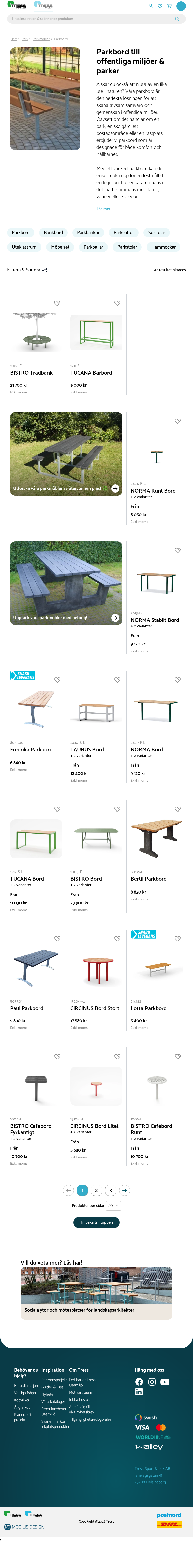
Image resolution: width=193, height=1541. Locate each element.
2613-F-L (137, 613)
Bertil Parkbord (149, 879)
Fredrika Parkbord (31, 750)
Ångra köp (22, 1407)
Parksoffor (124, 233)
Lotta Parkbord (149, 1009)
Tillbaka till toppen (96, 1222)
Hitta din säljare (26, 1385)
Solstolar (156, 233)
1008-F (16, 366)
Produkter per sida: (88, 1205)
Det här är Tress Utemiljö (82, 1382)
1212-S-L (16, 872)
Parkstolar (127, 247)
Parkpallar (93, 247)
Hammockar (163, 247)
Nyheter (48, 1394)
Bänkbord (53, 233)
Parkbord (21, 233)
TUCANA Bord (27, 879)
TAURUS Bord (87, 750)
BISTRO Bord (86, 879)
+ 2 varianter (141, 497)
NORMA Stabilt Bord (155, 620)
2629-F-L (138, 742)
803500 (17, 742)
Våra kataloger (53, 1401)
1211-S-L (76, 366)
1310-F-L (77, 1119)
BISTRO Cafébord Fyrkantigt (31, 1129)
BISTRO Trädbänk (31, 373)
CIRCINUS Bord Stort (94, 1009)
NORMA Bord (147, 750)
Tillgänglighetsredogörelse (82, 1419)
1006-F (136, 1119)
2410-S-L (77, 742)
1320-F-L (77, 1001)
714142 (136, 1001)
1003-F (76, 872)
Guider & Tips (52, 1387)
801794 (136, 872)
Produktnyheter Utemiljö (53, 1411)
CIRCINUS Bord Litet (94, 1126)
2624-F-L (138, 483)
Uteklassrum (24, 247)
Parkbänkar (88, 233)
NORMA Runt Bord (153, 491)
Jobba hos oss (80, 1399)
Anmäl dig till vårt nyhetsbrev (81, 1409)
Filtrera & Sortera (23, 270)
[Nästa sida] (124, 1190)
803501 (16, 1001)
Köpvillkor (21, 1400)
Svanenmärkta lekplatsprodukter (55, 1424)
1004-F (16, 1119)
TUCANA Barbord (91, 373)
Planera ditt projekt (23, 1417)
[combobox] (93, 19)
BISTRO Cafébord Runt (151, 1129)
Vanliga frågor (25, 1393)
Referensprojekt (54, 1380)
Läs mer (103, 209)
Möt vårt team (80, 1392)
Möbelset (60, 247)
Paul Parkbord (26, 1009)
